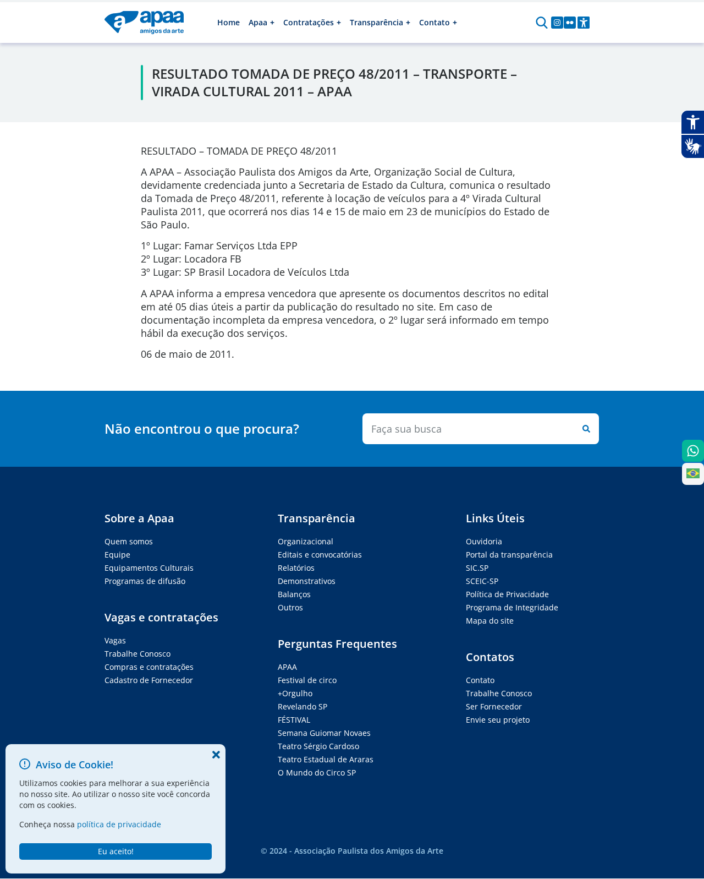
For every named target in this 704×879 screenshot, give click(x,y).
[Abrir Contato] (455, 22)
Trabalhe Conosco (137, 653)
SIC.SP (477, 568)
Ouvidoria (484, 541)
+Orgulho (295, 693)
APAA (287, 667)
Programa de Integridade (512, 607)
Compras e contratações (149, 667)
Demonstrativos (307, 581)
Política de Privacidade (507, 594)
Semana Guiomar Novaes (324, 733)
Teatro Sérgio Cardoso (318, 746)
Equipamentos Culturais (149, 568)
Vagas (115, 640)
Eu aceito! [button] (116, 851)
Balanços (294, 594)
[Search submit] (584, 428)
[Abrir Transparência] (408, 22)
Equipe (117, 554)
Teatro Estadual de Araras (325, 759)
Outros (290, 607)
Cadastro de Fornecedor (149, 680)
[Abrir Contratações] (339, 22)
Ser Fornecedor (494, 706)
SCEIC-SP (482, 581)
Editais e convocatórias (320, 554)
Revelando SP (302, 706)
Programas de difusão (145, 581)
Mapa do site (490, 620)
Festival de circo (307, 680)
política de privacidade (119, 824)
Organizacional (305, 541)
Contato (480, 680)
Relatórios (296, 568)
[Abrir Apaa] (272, 22)
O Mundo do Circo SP (317, 772)
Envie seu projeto (498, 719)
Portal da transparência (509, 554)
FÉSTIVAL (294, 719)
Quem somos (129, 541)
